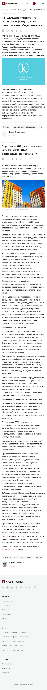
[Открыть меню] (43, 3)
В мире (5, 619)
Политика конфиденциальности (15, 637)
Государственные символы (13, 641)
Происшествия (8, 601)
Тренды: (5, 10)
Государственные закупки (12, 650)
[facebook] (16, 587)
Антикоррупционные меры (12, 646)
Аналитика (6, 610)
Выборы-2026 (15, 10)
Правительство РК (23, 557)
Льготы (38, 557)
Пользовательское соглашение (14, 632)
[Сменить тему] (35, 3)
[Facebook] (16, 31)
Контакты (6, 668)
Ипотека (7, 557)
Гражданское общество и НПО (27, 127)
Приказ (5, 536)
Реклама (5, 673)
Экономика (6, 614)
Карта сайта (7, 664)
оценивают (7, 549)
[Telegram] (12, 31)
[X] (21, 31)
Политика (6, 605)
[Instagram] (3, 31)
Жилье (6, 127)
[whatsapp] (7, 31)
